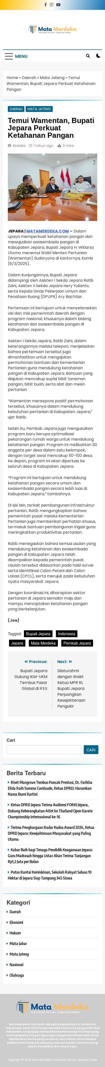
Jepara (17, 643)
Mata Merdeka (43, 643)
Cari (11, 740)
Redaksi (19, 145)
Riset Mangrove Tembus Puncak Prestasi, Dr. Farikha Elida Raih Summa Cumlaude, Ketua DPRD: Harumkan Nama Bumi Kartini (50, 788)
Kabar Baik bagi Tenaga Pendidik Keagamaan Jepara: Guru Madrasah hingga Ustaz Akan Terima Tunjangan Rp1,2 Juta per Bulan (50, 855)
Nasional (16, 964)
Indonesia (66, 633)
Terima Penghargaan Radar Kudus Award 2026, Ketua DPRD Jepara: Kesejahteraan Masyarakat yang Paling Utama (51, 833)
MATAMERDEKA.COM (47, 231)
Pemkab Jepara (77, 643)
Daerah (29, 77)
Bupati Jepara (38, 633)
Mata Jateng (52, 77)
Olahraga (17, 975)
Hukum (15, 932)
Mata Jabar (18, 943)
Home (12, 77)
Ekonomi (16, 922)
